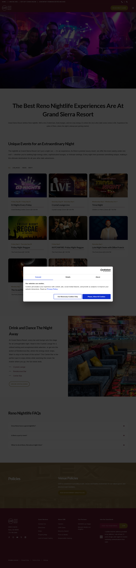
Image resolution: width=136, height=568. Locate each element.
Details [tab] (68, 277)
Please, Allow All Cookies (96, 296)
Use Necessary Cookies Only (68, 296)
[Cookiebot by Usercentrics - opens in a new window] (102, 270)
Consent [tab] (38, 277)
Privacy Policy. (52, 289)
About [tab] (98, 277)
